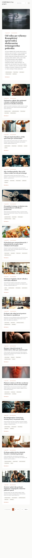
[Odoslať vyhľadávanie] (25, 3)
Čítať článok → (6, 115)
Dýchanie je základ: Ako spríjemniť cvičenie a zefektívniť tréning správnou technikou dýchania (15, 102)
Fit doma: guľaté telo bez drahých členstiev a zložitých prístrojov (14, 453)
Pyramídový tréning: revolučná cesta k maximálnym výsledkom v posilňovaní (15, 207)
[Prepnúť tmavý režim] (29, 3)
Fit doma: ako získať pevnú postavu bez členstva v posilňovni (15, 314)
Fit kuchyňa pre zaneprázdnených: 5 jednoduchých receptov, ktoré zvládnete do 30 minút (15, 244)
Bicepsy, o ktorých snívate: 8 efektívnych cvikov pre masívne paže (16, 349)
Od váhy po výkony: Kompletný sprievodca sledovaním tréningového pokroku (16, 42)
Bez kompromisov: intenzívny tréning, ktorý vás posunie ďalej (14, 418)
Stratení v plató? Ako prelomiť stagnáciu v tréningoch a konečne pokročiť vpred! (14, 488)
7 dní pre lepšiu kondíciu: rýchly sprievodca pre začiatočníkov (14, 137)
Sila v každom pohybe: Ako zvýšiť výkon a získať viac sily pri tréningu (15, 172)
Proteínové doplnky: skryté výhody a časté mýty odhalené (16, 279)
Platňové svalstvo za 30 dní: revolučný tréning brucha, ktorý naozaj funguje (16, 383)
